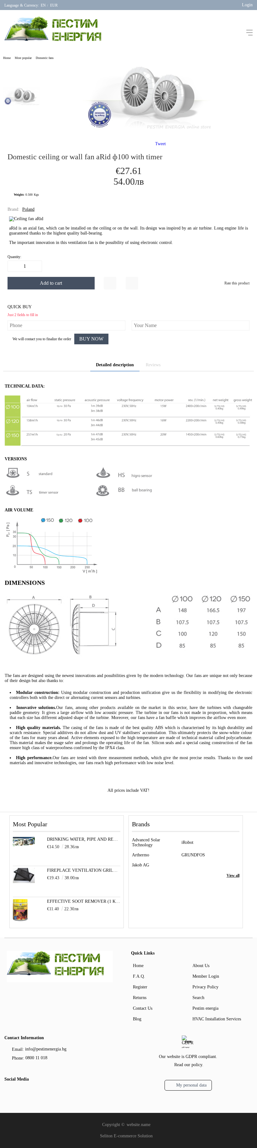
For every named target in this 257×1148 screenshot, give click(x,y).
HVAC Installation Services (216, 1019)
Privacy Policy (205, 987)
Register (140, 987)
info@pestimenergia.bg (45, 1049)
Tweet (160, 143)
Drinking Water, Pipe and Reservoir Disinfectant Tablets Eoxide (83, 839)
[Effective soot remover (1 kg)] (20, 919)
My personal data (191, 1085)
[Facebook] (8, 1093)
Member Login (205, 976)
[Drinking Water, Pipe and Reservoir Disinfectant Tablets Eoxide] (24, 844)
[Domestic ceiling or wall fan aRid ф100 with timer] (148, 129)
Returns (139, 997)
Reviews (153, 364)
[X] (18, 1092)
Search (198, 997)
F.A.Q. (139, 976)
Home (7, 58)
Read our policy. (188, 1064)
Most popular (23, 58)
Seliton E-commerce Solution (126, 1136)
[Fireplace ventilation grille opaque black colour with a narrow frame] (24, 881)
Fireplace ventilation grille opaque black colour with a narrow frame (83, 870)
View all (233, 875)
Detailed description (115, 364)
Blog (137, 1019)
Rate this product (236, 283)
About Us (200, 965)
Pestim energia (205, 1008)
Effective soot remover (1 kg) (83, 901)
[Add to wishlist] (110, 283)
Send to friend (132, 283)
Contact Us (142, 1008)
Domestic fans (45, 58)
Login (247, 5)
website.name (138, 1124)
